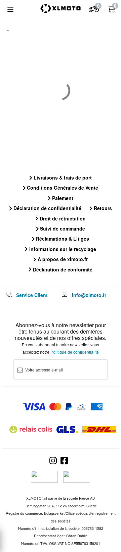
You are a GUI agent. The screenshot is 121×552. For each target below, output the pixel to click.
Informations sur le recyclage (62, 249)
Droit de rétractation (62, 218)
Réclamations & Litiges (62, 238)
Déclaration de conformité (62, 269)
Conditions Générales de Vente (62, 187)
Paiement (62, 198)
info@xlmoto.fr (89, 295)
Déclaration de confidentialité (46, 208)
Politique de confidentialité (74, 352)
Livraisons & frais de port (62, 177)
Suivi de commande (62, 228)
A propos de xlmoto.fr (62, 259)
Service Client (32, 295)
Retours (102, 208)
